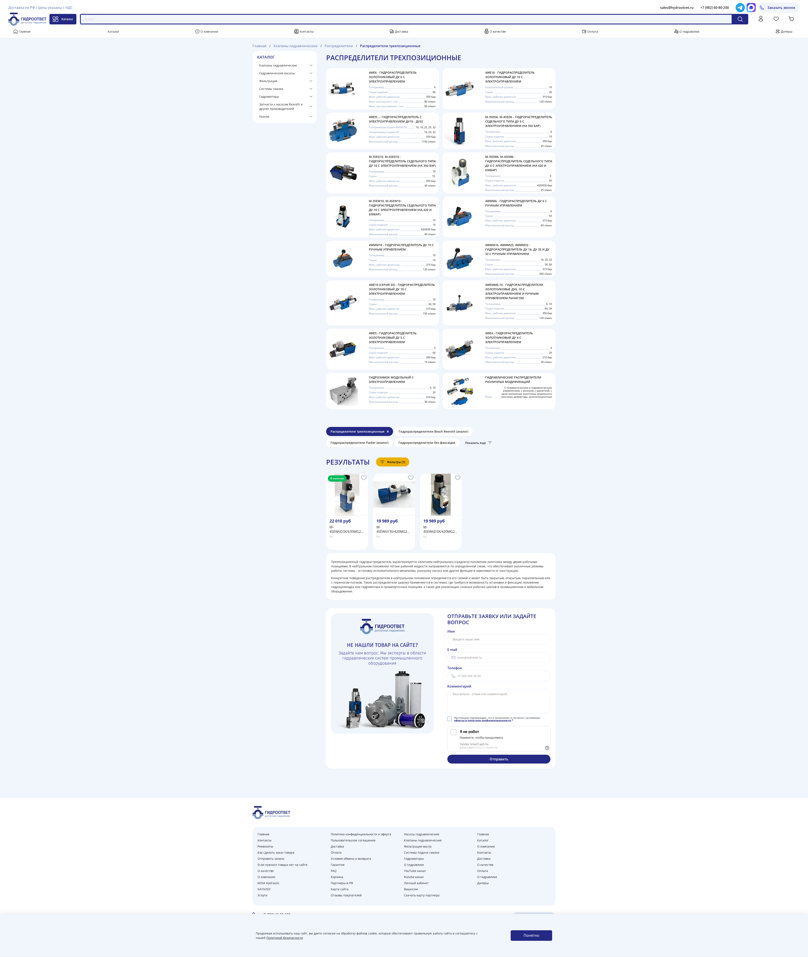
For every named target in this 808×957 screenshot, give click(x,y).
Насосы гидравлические (421, 834)
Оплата (592, 31)
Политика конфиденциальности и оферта (361, 834)
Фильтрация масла (418, 846)
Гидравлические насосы (277, 73)
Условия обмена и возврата (351, 859)
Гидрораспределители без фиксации (427, 443)
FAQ (333, 871)
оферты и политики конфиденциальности (482, 720)
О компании (209, 31)
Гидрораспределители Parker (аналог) (359, 443)
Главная (25, 31)
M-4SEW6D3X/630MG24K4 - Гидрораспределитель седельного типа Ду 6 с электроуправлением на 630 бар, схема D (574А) (347, 531)
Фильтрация (268, 81)
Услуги (262, 895)
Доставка (401, 31)
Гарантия (337, 865)
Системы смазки (271, 89)
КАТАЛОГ (264, 889)
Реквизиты (265, 846)
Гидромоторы (269, 97)
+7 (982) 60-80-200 (714, 7)
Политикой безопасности (284, 938)
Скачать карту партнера (422, 895)
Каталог (67, 19)
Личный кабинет (416, 883)
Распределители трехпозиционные (357, 431)
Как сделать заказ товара (276, 852)
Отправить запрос (271, 859)
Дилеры (786, 31)
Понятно (531, 935)
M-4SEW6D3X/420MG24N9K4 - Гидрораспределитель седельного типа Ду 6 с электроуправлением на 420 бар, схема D (440, 531)
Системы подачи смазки (421, 852)
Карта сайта (339, 889)
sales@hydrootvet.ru (677, 7)
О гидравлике (689, 31)
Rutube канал (414, 877)
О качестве (498, 31)
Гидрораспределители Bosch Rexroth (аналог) (433, 431)
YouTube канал (415, 871)
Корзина (337, 877)
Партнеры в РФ (342, 883)
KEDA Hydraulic (268, 883)
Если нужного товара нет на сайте (282, 865)
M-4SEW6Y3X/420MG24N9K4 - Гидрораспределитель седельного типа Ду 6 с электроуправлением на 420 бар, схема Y (394, 531)
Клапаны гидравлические (278, 65)
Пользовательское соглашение (353, 840)
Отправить (499, 759)
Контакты (307, 31)
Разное (264, 117)
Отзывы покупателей (346, 895)
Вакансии (411, 889)
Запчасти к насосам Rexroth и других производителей (281, 106)
